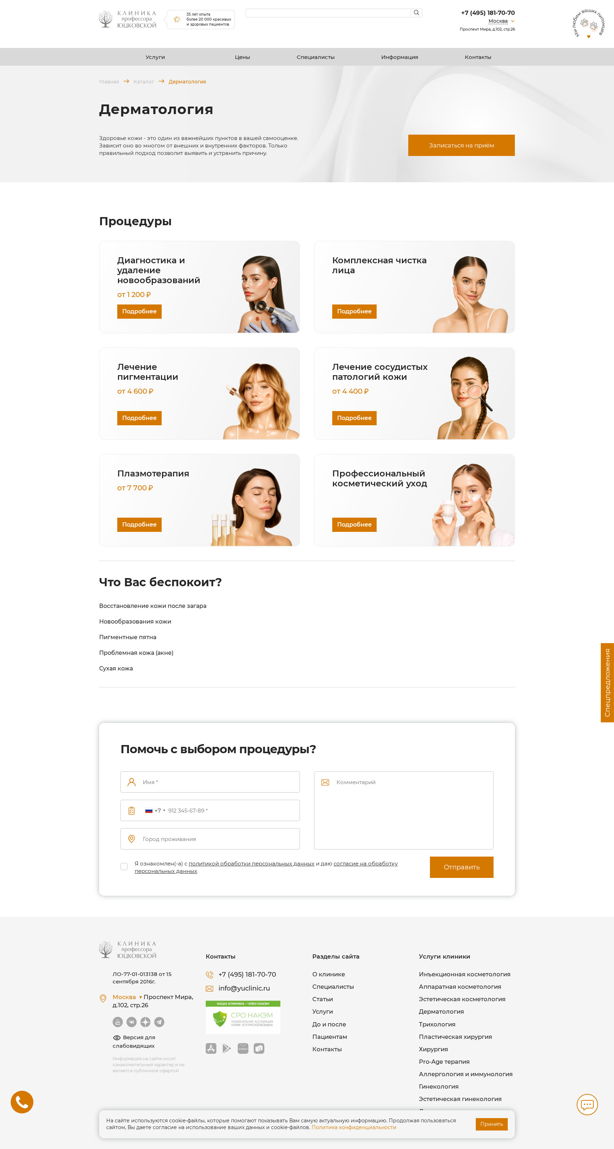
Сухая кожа (116, 668)
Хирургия (433, 1049)
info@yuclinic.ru (244, 988)
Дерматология (441, 1011)
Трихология (437, 1024)
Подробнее (139, 311)
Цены (242, 57)
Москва (498, 21)
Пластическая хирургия (455, 1036)
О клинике (328, 974)
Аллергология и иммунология (466, 1074)
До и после (329, 1024)
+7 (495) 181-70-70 (488, 12)
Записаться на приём (461, 145)
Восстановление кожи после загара (152, 606)
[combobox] (154, 810)
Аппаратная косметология (460, 986)
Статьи (322, 999)
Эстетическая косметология (462, 999)
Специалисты (316, 57)
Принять (491, 1124)
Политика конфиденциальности (354, 1127)
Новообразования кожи (135, 621)
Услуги (155, 57)
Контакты (478, 57)
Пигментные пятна (127, 637)
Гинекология (439, 1086)
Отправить (462, 867)
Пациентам (329, 1036)
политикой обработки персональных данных (251, 863)
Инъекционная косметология (465, 974)
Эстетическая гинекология (460, 1098)
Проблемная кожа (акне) (136, 652)
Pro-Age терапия (444, 1061)
